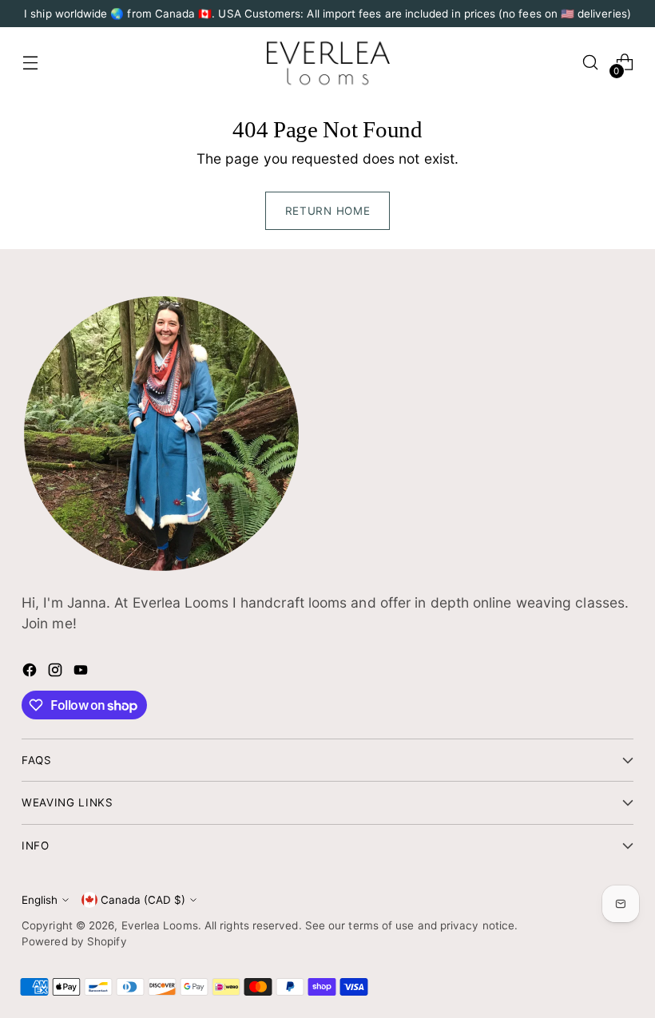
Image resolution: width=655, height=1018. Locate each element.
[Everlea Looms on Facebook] (31, 672)
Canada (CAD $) (143, 899)
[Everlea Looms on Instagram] (56, 672)
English (40, 899)
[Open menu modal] (30, 62)
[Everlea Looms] (327, 62)
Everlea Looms (159, 925)
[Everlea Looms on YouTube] (82, 672)
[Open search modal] (590, 62)
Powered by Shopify (74, 941)
